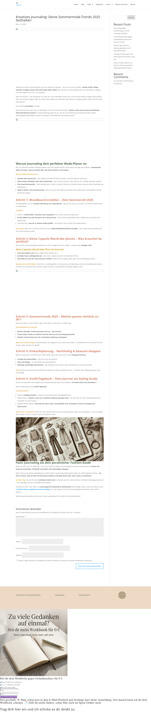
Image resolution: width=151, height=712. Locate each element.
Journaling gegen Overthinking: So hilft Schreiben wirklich (121, 30)
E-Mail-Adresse (22, 548)
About (133, 4)
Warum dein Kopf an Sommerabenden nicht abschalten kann (122, 48)
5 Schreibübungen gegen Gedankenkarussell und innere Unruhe (123, 39)
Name (19, 542)
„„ (33, 489)
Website (19, 555)
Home (76, 4)
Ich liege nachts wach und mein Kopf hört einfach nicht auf (124, 56)
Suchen (131, 17)
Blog (89, 4)
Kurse (108, 4)
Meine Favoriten (121, 4)
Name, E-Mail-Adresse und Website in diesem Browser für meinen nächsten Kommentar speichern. (55, 560)
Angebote (99, 4)
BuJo (83, 4)
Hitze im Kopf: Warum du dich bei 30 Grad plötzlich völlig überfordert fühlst (123, 65)
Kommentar (21, 517)
